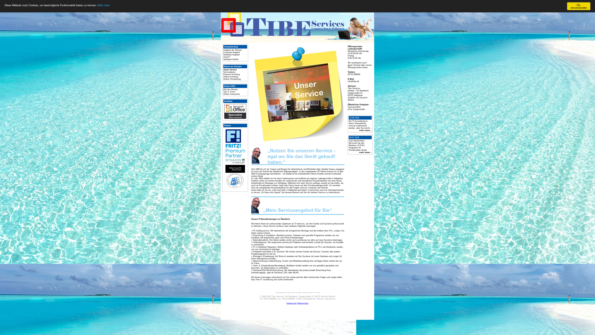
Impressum (368, 13)
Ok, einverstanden (579, 6)
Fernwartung (345, 13)
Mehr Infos (103, 5)
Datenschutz (357, 13)
